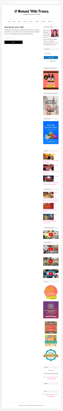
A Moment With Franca (31, 11)
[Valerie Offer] (51, 71)
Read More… (54, 44)
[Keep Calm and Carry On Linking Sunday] (51, 394)
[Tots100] (51, 335)
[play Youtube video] (51, 234)
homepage (12, 31)
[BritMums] (51, 285)
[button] (55, 20)
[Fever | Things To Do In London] (51, 96)
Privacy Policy (41, 405)
